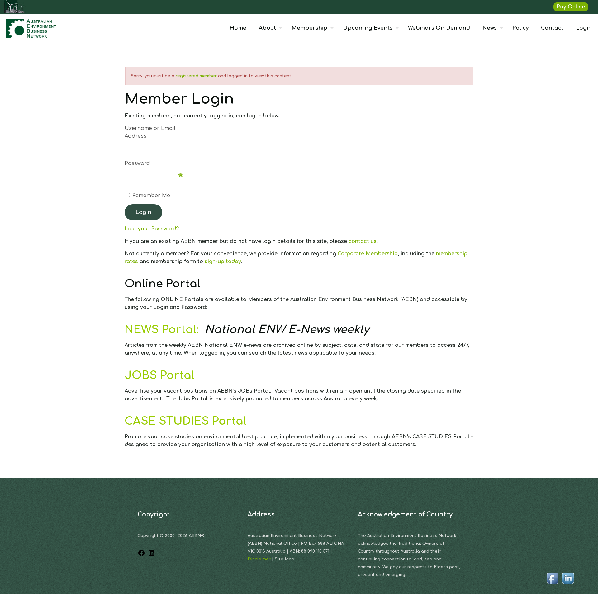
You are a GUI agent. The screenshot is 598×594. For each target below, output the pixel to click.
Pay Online (571, 7)
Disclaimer (260, 559)
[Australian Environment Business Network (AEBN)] (31, 28)
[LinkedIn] (151, 555)
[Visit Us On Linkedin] (568, 584)
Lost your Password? (152, 229)
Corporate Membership (368, 254)
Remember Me (150, 195)
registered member (196, 76)
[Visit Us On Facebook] (552, 584)
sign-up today (223, 261)
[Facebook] (141, 555)
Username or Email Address (150, 132)
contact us (363, 241)
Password (137, 163)
